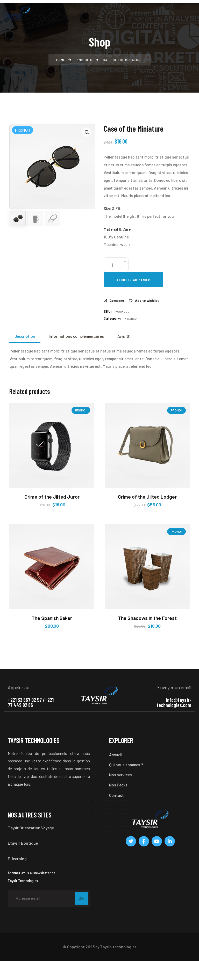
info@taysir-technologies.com (174, 702)
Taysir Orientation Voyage (31, 827)
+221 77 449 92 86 (31, 702)
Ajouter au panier (133, 279)
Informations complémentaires (76, 336)
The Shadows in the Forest (147, 618)
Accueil (115, 754)
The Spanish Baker (52, 618)
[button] (86, 132)
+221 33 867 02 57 (25, 700)
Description (25, 336)
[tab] (24, 336)
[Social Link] (131, 841)
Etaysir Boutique (23, 842)
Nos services (120, 774)
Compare (117, 300)
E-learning (17, 858)
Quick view (85, 487)
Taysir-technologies (118, 946)
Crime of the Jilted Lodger (147, 496)
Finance (130, 318)
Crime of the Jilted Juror (52, 496)
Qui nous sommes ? (126, 764)
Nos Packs (118, 784)
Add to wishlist (147, 300)
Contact (116, 795)
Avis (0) (123, 336)
